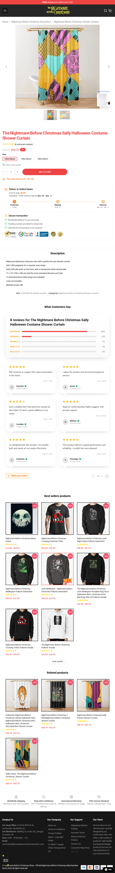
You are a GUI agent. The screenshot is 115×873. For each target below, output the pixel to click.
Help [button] (110, 869)
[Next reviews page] (106, 476)
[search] (105, 10)
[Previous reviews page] (93, 476)
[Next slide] (108, 67)
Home (5, 21)
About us (52, 825)
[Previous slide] (7, 67)
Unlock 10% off (5, 860)
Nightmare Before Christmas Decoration (31, 21)
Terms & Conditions (56, 829)
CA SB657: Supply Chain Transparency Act (56, 847)
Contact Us (76, 844)
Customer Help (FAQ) (80, 848)
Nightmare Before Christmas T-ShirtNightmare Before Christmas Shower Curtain (55, 718)
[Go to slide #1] (50, 115)
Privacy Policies (55, 833)
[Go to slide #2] (65, 115)
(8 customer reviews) (24, 144)
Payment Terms (78, 833)
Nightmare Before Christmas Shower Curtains (76, 21)
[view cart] (110, 10)
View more (57, 662)
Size (4, 154)
